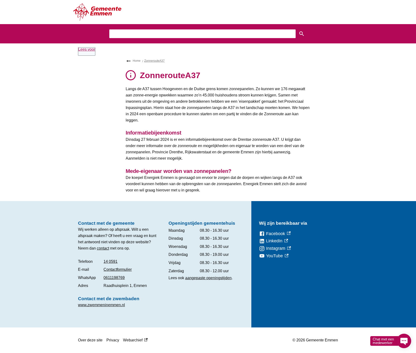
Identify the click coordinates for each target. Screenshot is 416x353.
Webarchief (134, 340)
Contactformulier (118, 269)
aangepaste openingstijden (208, 278)
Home (137, 60)
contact (103, 248)
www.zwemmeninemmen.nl (101, 305)
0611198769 (114, 278)
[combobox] (202, 33)
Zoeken (302, 33)
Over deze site (90, 340)
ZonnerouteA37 (154, 60)
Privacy (112, 340)
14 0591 (110, 261)
